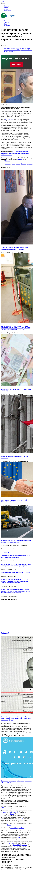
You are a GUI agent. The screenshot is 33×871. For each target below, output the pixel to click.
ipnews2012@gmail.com (17, 828)
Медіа (6, 9)
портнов (7, 164)
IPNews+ (4, 808)
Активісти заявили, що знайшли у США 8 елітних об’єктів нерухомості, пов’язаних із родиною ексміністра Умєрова (14, 581)
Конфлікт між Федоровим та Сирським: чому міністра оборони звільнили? (15, 556)
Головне (6, 7)
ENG (2, 1)
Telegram (7, 161)
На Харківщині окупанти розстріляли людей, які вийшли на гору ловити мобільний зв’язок (15, 153)
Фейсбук (19, 159)
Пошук (3, 3)
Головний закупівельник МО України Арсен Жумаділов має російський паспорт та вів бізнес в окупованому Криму (16, 718)
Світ (5, 24)
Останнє (6, 552)
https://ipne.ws (14, 812)
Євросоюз (7, 25)
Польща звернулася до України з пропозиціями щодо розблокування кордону (16, 541)
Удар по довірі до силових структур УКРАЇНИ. (15, 572)
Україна (6, 22)
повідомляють (9, 119)
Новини (6, 6)
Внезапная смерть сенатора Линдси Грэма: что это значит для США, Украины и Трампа (18, 49)
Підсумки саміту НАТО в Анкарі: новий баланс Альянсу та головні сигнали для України (16, 564)
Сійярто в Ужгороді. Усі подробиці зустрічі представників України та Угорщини (14, 248)
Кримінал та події (9, 51)
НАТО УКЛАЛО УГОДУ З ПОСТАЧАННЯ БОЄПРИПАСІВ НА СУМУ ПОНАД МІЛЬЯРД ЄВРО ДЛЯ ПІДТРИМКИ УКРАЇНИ (16, 328)
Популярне (7, 10)
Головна (6, 21)
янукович (29, 164)
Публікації (5, 633)
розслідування (16, 164)
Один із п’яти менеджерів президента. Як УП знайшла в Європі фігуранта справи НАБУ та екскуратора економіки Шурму (15, 591)
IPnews (3, 812)
